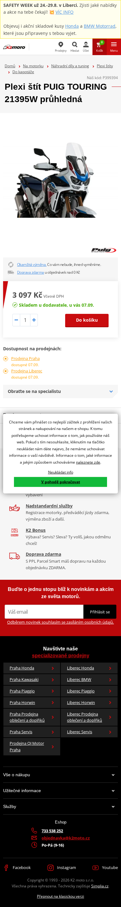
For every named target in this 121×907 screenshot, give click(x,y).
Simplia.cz (100, 886)
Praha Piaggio (22, 691)
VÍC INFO (65, 12)
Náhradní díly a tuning (70, 65)
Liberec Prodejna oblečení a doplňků (84, 717)
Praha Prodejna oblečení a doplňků (27, 717)
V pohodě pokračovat (60, 481)
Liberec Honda (80, 668)
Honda (72, 26)
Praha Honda (22, 668)
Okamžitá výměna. (32, 264)
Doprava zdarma (30, 272)
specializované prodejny (60, 655)
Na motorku (33, 65)
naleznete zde (88, 462)
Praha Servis (21, 732)
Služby (9, 806)
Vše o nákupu (16, 774)
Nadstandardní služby (49, 506)
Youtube (109, 867)
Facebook (21, 867)
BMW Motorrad (99, 26)
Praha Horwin (22, 702)
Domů (10, 65)
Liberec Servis (79, 732)
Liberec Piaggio (81, 691)
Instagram (66, 867)
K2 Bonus (36, 530)
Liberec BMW (79, 679)
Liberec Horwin (81, 702)
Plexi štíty (105, 65)
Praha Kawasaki (24, 679)
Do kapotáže (23, 71)
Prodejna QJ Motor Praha (27, 746)
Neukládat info (60, 472)
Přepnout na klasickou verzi (60, 896)
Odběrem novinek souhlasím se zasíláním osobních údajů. (60, 622)
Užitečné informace (22, 790)
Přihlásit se (100, 612)
